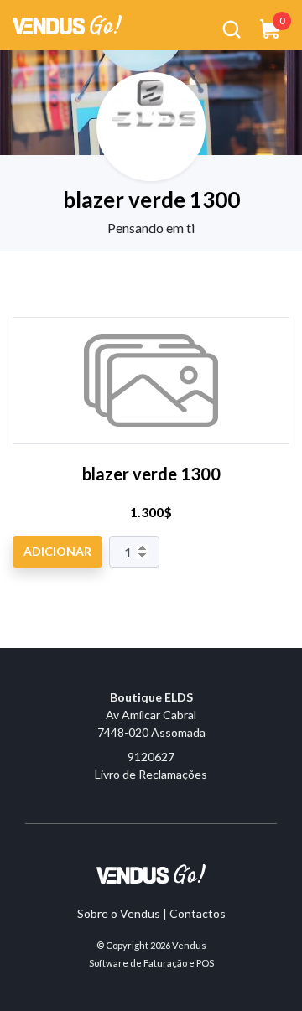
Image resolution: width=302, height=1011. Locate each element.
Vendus (189, 945)
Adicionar (57, 551)
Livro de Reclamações (151, 774)
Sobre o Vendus (118, 913)
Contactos (197, 913)
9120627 (151, 756)
